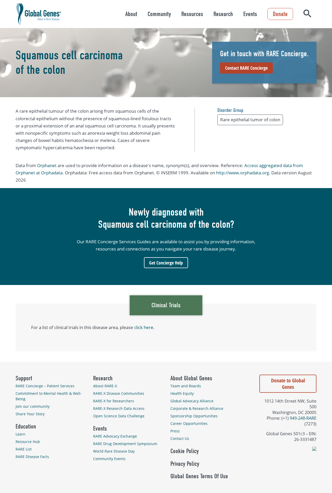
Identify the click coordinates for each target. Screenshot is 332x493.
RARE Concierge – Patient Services (45, 385)
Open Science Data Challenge (118, 415)
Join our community (33, 406)
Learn (20, 434)
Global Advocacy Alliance (191, 400)
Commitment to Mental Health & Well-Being (49, 396)
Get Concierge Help (166, 263)
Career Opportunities (189, 423)
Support (24, 378)
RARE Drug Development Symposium (125, 443)
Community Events (109, 458)
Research (223, 14)
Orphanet (47, 165)
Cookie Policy (184, 451)
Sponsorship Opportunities (194, 415)
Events (250, 14)
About (131, 14)
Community (159, 14)
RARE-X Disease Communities (118, 393)
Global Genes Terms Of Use (199, 476)
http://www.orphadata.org (242, 173)
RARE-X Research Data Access (118, 408)
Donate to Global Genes (288, 383)
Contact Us (179, 438)
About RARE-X (105, 385)
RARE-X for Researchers (113, 400)
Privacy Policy (184, 463)
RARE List (24, 449)
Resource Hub (28, 441)
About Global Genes (191, 378)
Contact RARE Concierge (246, 68)
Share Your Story (30, 413)
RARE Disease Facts (32, 456)
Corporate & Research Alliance (196, 408)
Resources (192, 14)
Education (26, 426)
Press (175, 430)
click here (143, 327)
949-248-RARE (303, 418)
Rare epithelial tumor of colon (250, 120)
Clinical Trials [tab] (166, 305)
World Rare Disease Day (114, 451)
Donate (280, 14)
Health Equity (182, 393)
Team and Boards (185, 385)
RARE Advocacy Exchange (115, 436)
